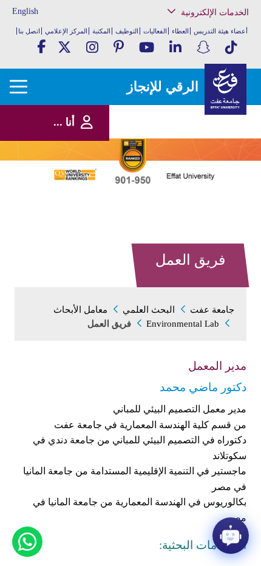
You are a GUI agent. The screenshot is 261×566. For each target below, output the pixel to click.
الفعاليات (155, 31)
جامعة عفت (212, 310)
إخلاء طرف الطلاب (213, 186)
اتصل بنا (29, 31)
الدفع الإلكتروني (216, 162)
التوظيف (126, 31)
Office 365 (224, 149)
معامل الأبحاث (80, 310)
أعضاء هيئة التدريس (221, 31)
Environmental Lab (182, 324)
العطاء (180, 31)
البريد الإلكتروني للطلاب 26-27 (201, 202)
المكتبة (101, 31)
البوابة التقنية (221, 230)
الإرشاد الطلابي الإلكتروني (204, 174)
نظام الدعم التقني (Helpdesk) (214, 134)
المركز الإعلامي (66, 31)
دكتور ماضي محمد (203, 387)
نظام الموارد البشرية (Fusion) (210, 115)
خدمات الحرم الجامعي (209, 63)
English (25, 11)
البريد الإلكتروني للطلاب (206, 218)
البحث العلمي (149, 310)
